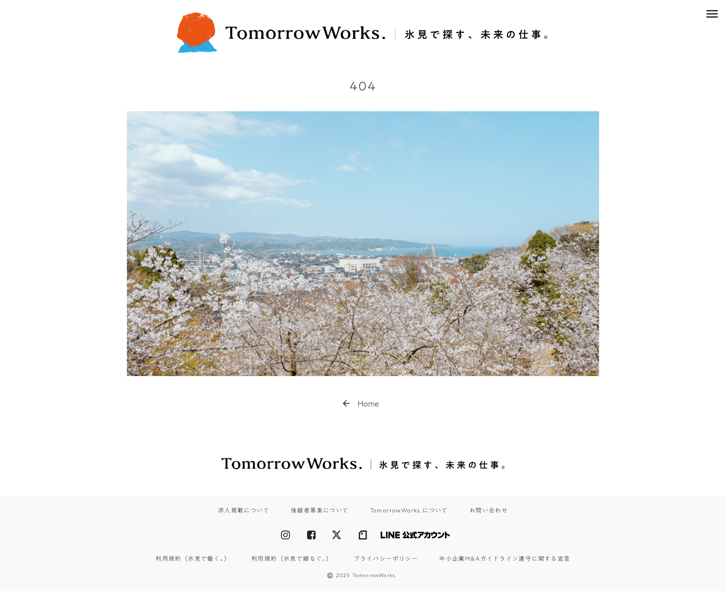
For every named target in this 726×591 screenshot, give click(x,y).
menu (712, 13)
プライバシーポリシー (385, 559)
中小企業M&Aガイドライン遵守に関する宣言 (504, 559)
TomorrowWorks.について (409, 511)
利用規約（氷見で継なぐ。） (291, 559)
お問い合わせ (488, 511)
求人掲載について (244, 511)
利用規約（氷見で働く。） (192, 559)
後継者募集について (320, 511)
